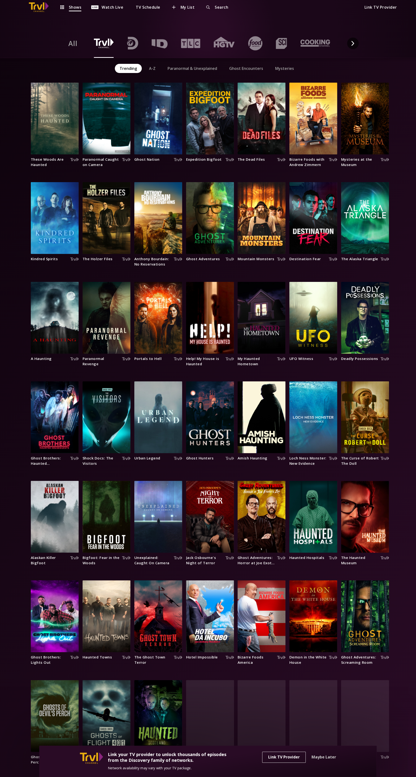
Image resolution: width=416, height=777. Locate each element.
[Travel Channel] (41, 7)
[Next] (353, 43)
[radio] (72, 43)
